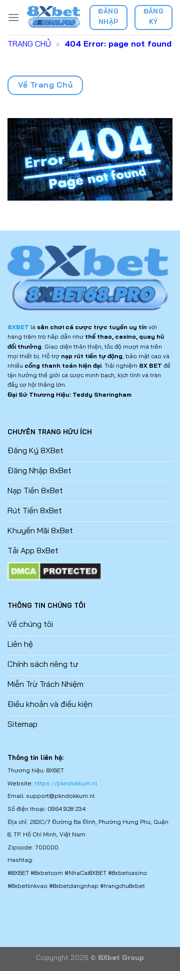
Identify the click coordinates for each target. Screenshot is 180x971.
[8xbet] (54, 17)
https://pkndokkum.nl (65, 783)
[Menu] (14, 17)
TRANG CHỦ (29, 44)
